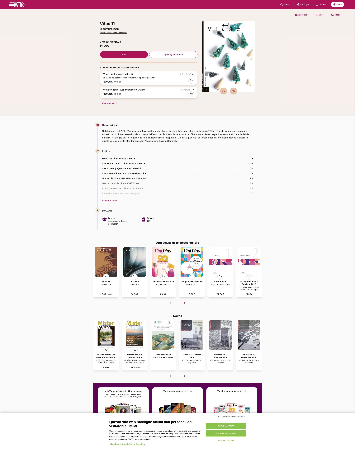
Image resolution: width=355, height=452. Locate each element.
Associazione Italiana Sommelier (113, 33)
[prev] (172, 303)
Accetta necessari (225, 433)
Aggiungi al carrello (173, 54)
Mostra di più (108, 103)
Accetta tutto (226, 426)
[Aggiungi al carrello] (191, 81)
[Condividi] (233, 91)
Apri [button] (124, 54)
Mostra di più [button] (108, 200)
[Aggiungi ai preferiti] (223, 91)
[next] (183, 303)
